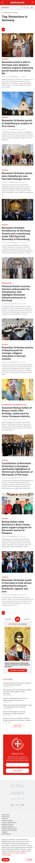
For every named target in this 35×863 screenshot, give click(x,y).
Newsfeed (5, 7)
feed (7, 679)
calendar (17, 624)
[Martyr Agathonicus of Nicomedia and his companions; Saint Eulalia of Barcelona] (17, 644)
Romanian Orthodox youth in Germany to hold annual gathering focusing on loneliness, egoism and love (17, 586)
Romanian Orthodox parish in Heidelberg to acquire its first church (17, 123)
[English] (32, 7)
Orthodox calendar (17, 670)
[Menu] (2, 2)
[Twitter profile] (24, 7)
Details (29, 860)
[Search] (33, 2)
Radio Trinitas (6, 815)
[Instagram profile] (27, 7)
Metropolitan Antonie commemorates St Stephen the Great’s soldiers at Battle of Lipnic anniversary (17, 691)
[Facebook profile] (22, 7)
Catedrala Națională (7, 826)
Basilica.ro (17, 2)
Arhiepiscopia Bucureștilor (9, 830)
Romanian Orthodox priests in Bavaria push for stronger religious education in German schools (17, 353)
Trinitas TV (5, 818)
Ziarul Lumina (6, 816)
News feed (17, 726)
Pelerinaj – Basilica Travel (9, 822)
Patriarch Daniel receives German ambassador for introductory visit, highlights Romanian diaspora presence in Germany (16, 293)
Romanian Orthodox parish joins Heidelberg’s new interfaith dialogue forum (17, 176)
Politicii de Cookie (13, 853)
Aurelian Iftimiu (13, 76)
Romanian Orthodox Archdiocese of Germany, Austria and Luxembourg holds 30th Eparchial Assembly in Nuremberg (16, 233)
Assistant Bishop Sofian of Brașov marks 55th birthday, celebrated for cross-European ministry (17, 412)
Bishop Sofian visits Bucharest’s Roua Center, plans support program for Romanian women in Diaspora (17, 527)
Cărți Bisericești (6, 834)
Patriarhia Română (7, 820)
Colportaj (4, 832)
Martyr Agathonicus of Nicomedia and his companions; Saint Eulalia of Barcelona (17, 664)
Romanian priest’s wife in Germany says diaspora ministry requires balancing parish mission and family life (17, 68)
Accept (5, 860)
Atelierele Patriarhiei (7, 824)
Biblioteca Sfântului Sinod (9, 828)
